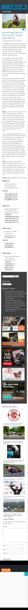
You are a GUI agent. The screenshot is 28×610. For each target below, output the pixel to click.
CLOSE (26, 573)
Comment (5, 526)
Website (5, 553)
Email (4, 549)
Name (4, 545)
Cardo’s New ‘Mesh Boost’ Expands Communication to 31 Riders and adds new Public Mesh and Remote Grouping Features (15, 302)
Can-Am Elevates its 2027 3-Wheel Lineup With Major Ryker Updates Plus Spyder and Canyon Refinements (14, 296)
